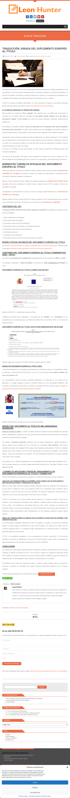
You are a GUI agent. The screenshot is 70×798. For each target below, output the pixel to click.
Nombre (6, 649)
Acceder (7, 734)
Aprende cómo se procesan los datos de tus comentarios (48, 671)
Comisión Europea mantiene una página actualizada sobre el (30, 245)
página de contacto (47, 574)
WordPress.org (9, 740)
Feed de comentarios (11, 738)
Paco (6, 711)
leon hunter (17, 587)
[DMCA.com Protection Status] (8, 626)
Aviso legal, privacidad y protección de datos (40, 796)
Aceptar (35, 782)
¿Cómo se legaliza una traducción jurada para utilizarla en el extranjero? (24, 698)
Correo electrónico (9, 654)
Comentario (7, 640)
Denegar (35, 787)
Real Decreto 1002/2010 (52, 202)
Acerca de (6, 584)
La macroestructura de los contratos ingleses (17, 700)
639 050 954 (40, 21)
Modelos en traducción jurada (18, 608)
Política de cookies (23, 796)
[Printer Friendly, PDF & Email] (7, 578)
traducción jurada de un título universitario (40, 106)
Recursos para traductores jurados (42, 56)
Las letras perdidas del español (18, 711)
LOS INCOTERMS (10, 702)
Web (4, 658)
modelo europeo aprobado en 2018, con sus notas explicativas (32, 248)
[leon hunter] (7, 588)
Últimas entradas (15, 584)
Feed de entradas (10, 736)
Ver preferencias (35, 792)
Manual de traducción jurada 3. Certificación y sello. (26, 713)
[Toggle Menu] (65, 26)
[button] (67, 767)
